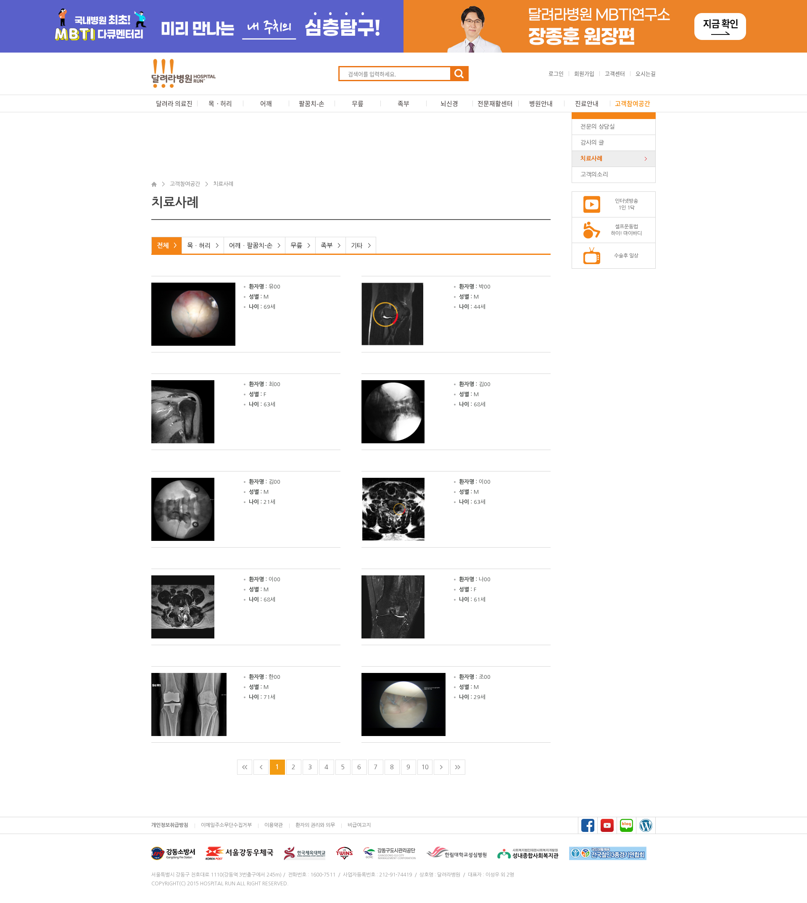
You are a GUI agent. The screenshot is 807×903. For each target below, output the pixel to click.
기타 (361, 245)
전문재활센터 (495, 103)
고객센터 (615, 73)
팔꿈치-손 (311, 103)
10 (425, 767)
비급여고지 (359, 825)
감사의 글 (592, 143)
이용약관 (273, 825)
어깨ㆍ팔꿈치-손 (254, 245)
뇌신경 (449, 103)
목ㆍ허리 (220, 103)
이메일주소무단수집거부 (226, 825)
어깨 (266, 103)
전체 (167, 245)
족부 (403, 103)
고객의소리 (594, 174)
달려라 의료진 (174, 103)
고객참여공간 (632, 103)
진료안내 (587, 103)
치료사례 (591, 159)
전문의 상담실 (597, 127)
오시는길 (646, 73)
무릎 (358, 103)
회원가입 (584, 73)
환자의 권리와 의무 (315, 825)
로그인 (556, 73)
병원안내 (541, 103)
